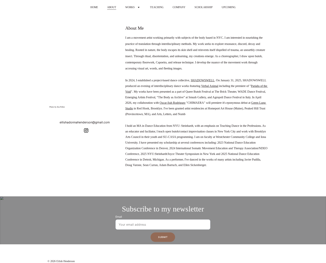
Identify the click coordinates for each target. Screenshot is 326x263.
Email (118, 216)
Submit (163, 237)
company (179, 7)
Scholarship (204, 7)
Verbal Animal (209, 86)
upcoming (229, 7)
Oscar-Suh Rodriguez (172, 102)
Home (94, 7)
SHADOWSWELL (203, 80)
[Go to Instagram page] (86, 130)
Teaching (157, 7)
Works (130, 7)
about (111, 7)
